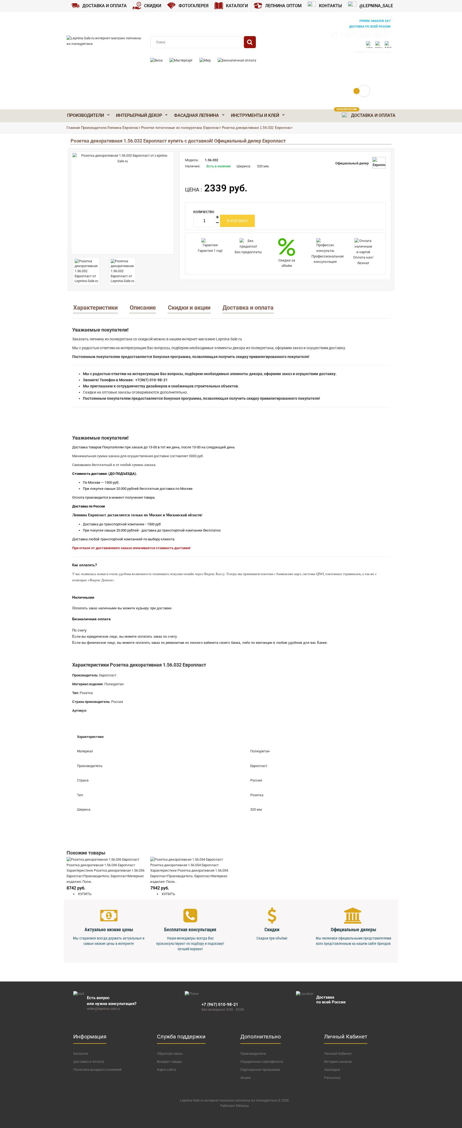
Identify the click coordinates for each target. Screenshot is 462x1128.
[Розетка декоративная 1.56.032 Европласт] (122, 203)
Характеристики (95, 307)
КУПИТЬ (84, 894)
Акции (245, 1078)
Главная (73, 128)
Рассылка (332, 1078)
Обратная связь (170, 1054)
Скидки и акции (189, 307)
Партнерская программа (260, 1070)
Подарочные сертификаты (261, 1062)
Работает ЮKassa (234, 1106)
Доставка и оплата (248, 307)
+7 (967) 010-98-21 (360, 35)
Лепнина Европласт (123, 128)
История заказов (338, 1062)
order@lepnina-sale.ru (372, 52)
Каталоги (80, 1054)
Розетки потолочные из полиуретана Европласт (181, 128)
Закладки (332, 1070)
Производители (94, 128)
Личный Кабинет (338, 1054)
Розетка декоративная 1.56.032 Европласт (257, 128)
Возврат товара (169, 1062)
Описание (143, 307)
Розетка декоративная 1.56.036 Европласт (101, 865)
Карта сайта (166, 1070)
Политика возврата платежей (97, 1070)
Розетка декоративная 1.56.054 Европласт (184, 865)
